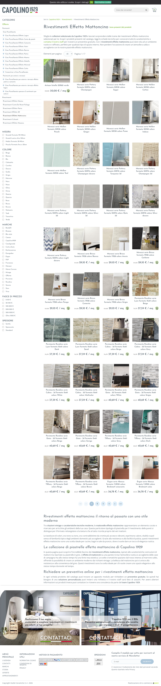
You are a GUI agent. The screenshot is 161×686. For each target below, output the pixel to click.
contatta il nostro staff (54, 42)
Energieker (10, 253)
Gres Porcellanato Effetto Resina (17, 50)
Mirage (8, 272)
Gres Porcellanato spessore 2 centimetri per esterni (20, 93)
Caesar (8, 237)
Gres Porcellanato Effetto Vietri (16, 46)
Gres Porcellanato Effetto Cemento (18, 43)
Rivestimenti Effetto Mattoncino (14, 116)
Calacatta (9, 162)
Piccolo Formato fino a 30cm (16, 145)
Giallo (8, 172)
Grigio (8, 175)
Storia (5, 669)
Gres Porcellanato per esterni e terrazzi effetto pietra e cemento (21, 81)
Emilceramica (11, 250)
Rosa (7, 200)
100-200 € (10, 306)
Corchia (8, 165)
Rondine (9, 282)
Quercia (9, 197)
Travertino (9, 216)
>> (121, 504)
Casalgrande (10, 244)
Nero (7, 181)
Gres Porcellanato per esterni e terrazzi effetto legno (21, 87)
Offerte (5, 24)
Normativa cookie (103, 2)
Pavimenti (6, 28)
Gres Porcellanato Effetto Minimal (17, 65)
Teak (7, 213)
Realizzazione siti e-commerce (140, 683)
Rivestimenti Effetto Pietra (12, 108)
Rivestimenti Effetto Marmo (13, 101)
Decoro (8, 169)
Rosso (8, 204)
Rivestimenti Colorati (10, 119)
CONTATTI (6, 663)
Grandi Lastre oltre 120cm (15, 138)
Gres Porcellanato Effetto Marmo (17, 57)
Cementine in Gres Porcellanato (16, 72)
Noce (8, 185)
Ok (91, 2)
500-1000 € (10, 312)
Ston (7, 288)
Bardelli (8, 228)
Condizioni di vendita (25, 664)
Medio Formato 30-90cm (15, 141)
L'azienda (6, 660)
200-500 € (10, 309)
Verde (8, 220)
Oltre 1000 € (10, 316)
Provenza (9, 279)
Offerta (8, 276)
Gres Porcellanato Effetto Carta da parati (20, 39)
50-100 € (9, 303)
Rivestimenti (6, 97)
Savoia (8, 285)
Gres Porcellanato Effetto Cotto (16, 68)
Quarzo (8, 194)
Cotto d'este (10, 247)
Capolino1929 (11, 241)
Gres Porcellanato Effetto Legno (17, 36)
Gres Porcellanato (9, 32)
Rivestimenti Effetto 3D (11, 112)
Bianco (8, 156)
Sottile (8, 324)
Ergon (8, 256)
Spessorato (10, 327)
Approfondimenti (10, 675)
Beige (8, 153)
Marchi (5, 666)
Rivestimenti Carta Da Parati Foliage (16, 105)
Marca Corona (11, 269)
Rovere (8, 207)
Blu (7, 159)
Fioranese (9, 263)
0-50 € (8, 300)
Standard (9, 330)
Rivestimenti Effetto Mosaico (13, 123)
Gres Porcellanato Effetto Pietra (16, 54)
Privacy (23, 668)
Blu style (9, 234)
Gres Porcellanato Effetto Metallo (17, 61)
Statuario (9, 210)
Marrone (9, 178)
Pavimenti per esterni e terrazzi (14, 76)
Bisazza (8, 231)
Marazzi (9, 266)
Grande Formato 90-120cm (16, 135)
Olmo (8, 188)
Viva (7, 291)
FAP (7, 260)
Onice (8, 191)
